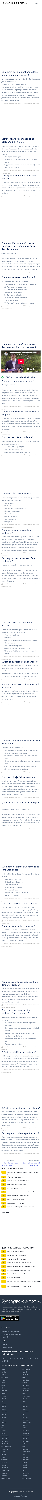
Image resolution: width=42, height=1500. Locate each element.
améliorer (25, 1460)
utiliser (3, 1409)
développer (26, 1412)
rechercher (26, 1473)
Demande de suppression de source (12, 103)
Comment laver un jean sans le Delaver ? (19, 1263)
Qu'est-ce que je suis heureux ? (16, 1184)
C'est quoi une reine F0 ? (14, 1278)
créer (3, 1385)
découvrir (25, 1433)
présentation (26, 1423)
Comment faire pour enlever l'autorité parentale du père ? (24, 1282)
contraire (4, 1377)
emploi (24, 1446)
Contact (4, 1345)
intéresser (25, 1420)
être (23, 1377)
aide (2, 1425)
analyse (25, 1407)
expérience (26, 1391)
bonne (3, 1423)
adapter (4, 1473)
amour (3, 1393)
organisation (5, 1478)
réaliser (3, 1430)
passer (24, 1462)
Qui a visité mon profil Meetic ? (16, 1199)
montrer (4, 1412)
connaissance (6, 1446)
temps (3, 1404)
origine (3, 1414)
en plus (3, 1372)
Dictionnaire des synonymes (11, 1334)
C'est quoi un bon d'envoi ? (15, 1188)
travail (24, 1383)
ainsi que (4, 1468)
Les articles (5, 1337)
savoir (24, 1409)
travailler (4, 1460)
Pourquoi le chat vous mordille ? (17, 1274)
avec (24, 1454)
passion (4, 1476)
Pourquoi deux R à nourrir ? (15, 1203)
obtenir (3, 1407)
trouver (3, 1396)
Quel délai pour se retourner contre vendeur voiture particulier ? (22, 1173)
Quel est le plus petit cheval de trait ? (18, 1181)
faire (3, 1369)
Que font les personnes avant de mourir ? (19, 1286)
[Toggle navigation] (36, 3)
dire (23, 1393)
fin (23, 1414)
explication (26, 1452)
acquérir (25, 1465)
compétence (26, 1478)
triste (3, 1457)
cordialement (26, 1369)
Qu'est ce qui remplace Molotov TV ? (18, 1196)
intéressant (5, 1436)
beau (24, 1444)
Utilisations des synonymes (10, 1332)
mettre (3, 1375)
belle (3, 1433)
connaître (4, 1441)
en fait (24, 1399)
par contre (25, 1449)
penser (3, 1454)
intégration (5, 1438)
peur (23, 1470)
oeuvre (3, 1420)
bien (2, 1388)
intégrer (25, 1438)
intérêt (24, 1468)
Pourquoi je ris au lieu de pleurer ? (17, 1255)
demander (25, 1385)
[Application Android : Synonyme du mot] (10, 1318)
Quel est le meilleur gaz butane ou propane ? (20, 1207)
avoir (3, 1380)
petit (23, 1404)
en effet (25, 1375)
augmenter (26, 1396)
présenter (25, 1436)
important (25, 1388)
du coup (4, 1417)
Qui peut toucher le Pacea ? (15, 1252)
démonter (25, 1441)
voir (2, 1401)
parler (3, 1452)
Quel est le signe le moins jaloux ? (17, 1259)
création (4, 1465)
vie (2, 1428)
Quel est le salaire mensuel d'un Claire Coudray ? (21, 1266)
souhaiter (25, 1430)
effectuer (4, 1444)
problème (25, 1380)
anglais (25, 1372)
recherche (4, 1449)
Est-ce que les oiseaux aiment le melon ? (19, 1270)
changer (25, 1417)
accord (24, 1476)
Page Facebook (6, 1347)
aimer (24, 1401)
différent (25, 1425)
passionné (5, 1470)
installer (4, 1399)
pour (3, 1383)
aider (24, 1428)
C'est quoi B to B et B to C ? (15, 1177)
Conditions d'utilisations (21, 1496)
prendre (4, 1391)
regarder (25, 1457)
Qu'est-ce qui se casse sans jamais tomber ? (20, 1192)
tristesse (4, 1462)
